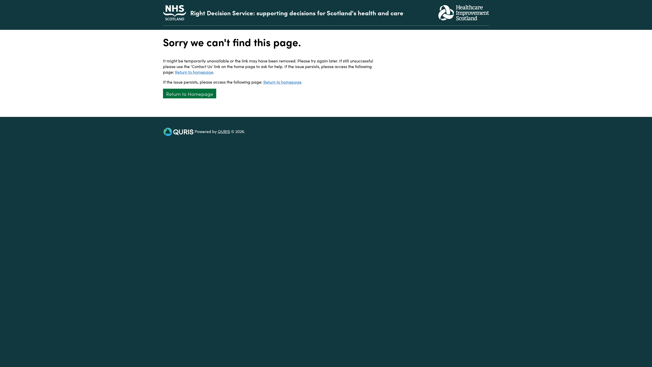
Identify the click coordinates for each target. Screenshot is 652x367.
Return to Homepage (189, 93)
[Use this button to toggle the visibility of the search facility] (485, 28)
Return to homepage (194, 72)
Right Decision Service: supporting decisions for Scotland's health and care (296, 13)
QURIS (224, 131)
